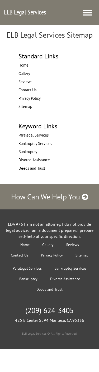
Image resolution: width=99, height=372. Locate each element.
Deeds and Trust (31, 168)
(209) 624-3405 (49, 310)
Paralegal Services (33, 135)
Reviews (25, 81)
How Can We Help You (46, 197)
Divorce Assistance (34, 159)
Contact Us (27, 89)
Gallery (24, 73)
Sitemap (25, 106)
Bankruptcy (27, 151)
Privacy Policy (29, 98)
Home (23, 65)
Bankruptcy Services (35, 143)
